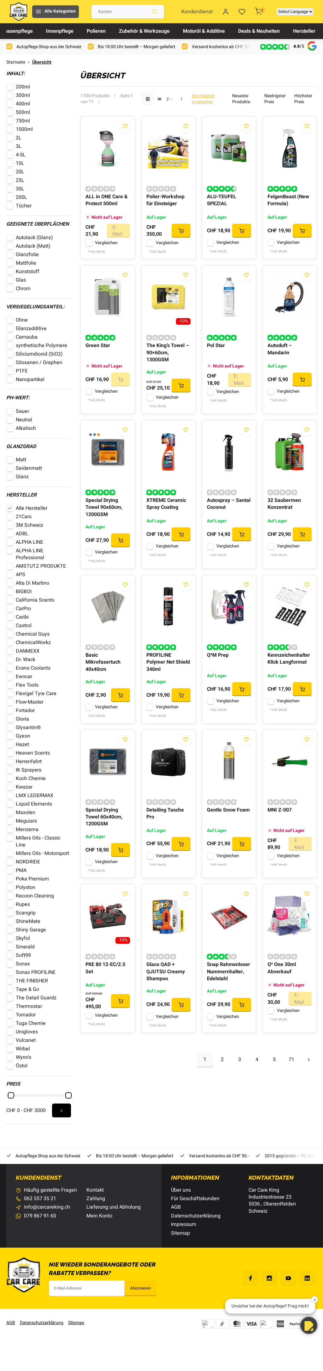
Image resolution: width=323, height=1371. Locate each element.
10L (20, 163)
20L (20, 171)
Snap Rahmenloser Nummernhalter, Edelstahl (228, 971)
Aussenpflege (17, 31)
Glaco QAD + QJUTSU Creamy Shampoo (165, 971)
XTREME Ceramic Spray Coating (166, 504)
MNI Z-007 (279, 810)
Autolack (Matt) (33, 246)
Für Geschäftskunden (195, 1198)
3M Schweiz (29, 525)
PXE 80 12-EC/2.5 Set (105, 968)
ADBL (22, 533)
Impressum (183, 1224)
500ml (23, 112)
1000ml (24, 129)
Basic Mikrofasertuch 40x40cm (102, 662)
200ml (23, 86)
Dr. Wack (25, 659)
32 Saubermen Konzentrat (284, 504)
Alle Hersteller (31, 508)
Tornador (26, 1014)
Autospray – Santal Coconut (228, 504)
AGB (176, 1207)
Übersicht (41, 62)
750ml (23, 120)
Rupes (23, 904)
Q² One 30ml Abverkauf (281, 968)
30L (20, 188)
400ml (23, 103)
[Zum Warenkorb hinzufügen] (181, 231)
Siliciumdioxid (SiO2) (39, 354)
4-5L (21, 154)
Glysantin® (28, 727)
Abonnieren (140, 1288)
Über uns (181, 1190)
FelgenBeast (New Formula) (288, 200)
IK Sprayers (28, 770)
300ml (23, 95)
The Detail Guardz (36, 997)
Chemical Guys (33, 634)
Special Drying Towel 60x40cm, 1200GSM (103, 817)
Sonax (23, 963)
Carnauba (27, 337)
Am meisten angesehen (203, 99)
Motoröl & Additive (204, 31)
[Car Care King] (18, 11)
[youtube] (288, 1278)
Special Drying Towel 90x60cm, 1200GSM (103, 507)
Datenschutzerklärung (195, 1215)
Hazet (22, 744)
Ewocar (24, 676)
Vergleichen (106, 243)
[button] (309, 1325)
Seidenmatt (29, 468)
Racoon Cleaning (35, 895)
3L (18, 146)
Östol (21, 1065)
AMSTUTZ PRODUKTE (41, 566)
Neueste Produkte (241, 99)
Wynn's (23, 1057)
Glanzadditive (31, 328)
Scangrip (26, 912)
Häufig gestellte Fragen (50, 1190)
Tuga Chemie (31, 1023)
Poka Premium (32, 878)
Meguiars (26, 821)
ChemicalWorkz (33, 642)
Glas (21, 280)
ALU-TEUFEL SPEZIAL (221, 200)
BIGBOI (24, 591)
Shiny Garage (31, 929)
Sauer (22, 411)
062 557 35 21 (40, 1198)
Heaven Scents (33, 753)
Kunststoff (27, 271)
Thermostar (29, 1006)
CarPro (23, 608)
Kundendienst (197, 11)
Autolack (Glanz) (34, 237)
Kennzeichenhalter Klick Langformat (288, 659)
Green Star (97, 345)
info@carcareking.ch (47, 1207)
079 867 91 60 (40, 1215)
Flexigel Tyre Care (36, 693)
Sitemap (180, 1233)
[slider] (11, 1095)
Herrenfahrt (29, 761)
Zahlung (95, 1198)
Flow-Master (30, 702)
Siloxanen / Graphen (39, 362)
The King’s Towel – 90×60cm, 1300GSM (167, 352)
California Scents (35, 600)
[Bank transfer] (207, 1324)
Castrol (24, 625)
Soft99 (23, 955)
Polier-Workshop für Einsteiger (165, 200)
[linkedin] (307, 1278)
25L (20, 180)
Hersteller (304, 31)
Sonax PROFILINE (36, 972)
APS (20, 574)
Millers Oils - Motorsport (42, 853)
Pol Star (216, 345)
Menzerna (27, 829)
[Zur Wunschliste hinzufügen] (125, 126)
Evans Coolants (33, 668)
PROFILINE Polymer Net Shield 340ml (168, 662)
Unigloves (27, 1031)
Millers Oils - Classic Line (38, 841)
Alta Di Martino (32, 583)
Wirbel (23, 1048)
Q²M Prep (218, 655)
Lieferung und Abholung (113, 1207)
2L (18, 137)
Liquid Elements (34, 804)
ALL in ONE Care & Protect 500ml (106, 200)
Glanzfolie (27, 254)
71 (291, 1059)
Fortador (25, 710)
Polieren (96, 31)
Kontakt (95, 1190)
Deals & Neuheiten (259, 31)
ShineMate (28, 921)
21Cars (24, 516)
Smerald (25, 946)
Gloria (22, 719)
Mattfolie (26, 263)
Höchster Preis (303, 99)
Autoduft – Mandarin (279, 349)
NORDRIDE (28, 861)
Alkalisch (26, 428)
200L (21, 197)
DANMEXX (27, 651)
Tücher (24, 205)
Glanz (22, 476)
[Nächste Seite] (309, 1059)
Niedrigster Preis (275, 99)
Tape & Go (27, 989)
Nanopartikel (30, 379)
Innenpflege (59, 31)
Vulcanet (26, 1040)
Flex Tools (27, 685)
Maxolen (25, 812)
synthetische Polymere (41, 345)
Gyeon (23, 736)
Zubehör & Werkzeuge (144, 31)
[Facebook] (250, 1278)
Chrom (23, 288)
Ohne (22, 320)
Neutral (24, 419)
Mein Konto (99, 1215)
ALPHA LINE (29, 542)
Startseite (15, 62)
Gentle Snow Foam (228, 810)
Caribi (22, 617)
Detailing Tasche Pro (165, 813)
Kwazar (24, 787)
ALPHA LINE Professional (30, 554)
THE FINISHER (32, 980)
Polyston (25, 887)
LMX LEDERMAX (34, 795)
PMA (21, 870)
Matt (21, 459)
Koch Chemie (31, 778)
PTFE (22, 371)
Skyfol (23, 938)
